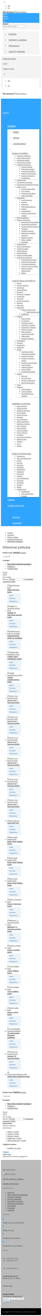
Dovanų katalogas (14, 1199)
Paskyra (12, 34)
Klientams (16, 523)
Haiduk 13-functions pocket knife (14, 615)
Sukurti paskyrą (17, 51)
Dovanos (10, 535)
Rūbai (16, 132)
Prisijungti (14, 46)
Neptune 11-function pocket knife (14, 929)
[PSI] (12, 512)
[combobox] (13, 26)
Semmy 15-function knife (13, 1057)
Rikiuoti (5, 579)
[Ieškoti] (4, 29)
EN (9, 6)
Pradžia (10, 533)
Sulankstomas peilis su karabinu (14, 637)
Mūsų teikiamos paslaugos (17, 1195)
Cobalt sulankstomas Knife (13, 679)
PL (9, 8)
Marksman (14, 1138)
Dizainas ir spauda (14, 1197)
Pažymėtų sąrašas (18, 40)
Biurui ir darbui (12, 537)
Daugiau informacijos (11, 1184)
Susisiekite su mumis (15, 1201)
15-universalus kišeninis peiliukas (13, 1035)
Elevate (13, 1136)
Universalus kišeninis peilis (18, 1076)
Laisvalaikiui (19, 143)
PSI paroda (11, 1206)
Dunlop (13, 1134)
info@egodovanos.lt (10, 1276)
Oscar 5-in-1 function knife (13, 701)
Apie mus (10, 1192)
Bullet (13, 1132)
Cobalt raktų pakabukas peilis (14, 657)
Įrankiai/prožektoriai (14, 539)
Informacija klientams (15, 1203)
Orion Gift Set (13, 823)
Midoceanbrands (16, 1140)
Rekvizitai (10, 1210)
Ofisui (16, 138)
